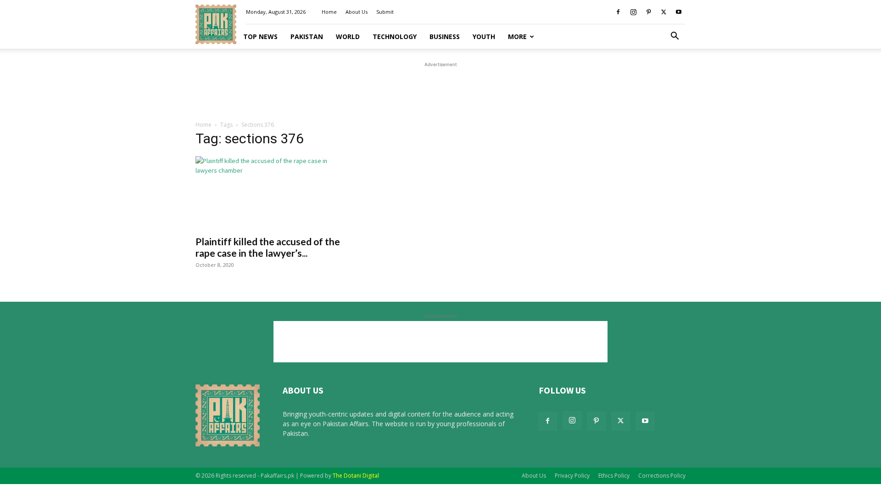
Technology (395, 36)
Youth (484, 36)
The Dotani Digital (356, 475)
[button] (675, 37)
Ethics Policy (614, 475)
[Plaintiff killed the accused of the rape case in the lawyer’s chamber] (269, 193)
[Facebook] (618, 12)
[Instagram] (633, 12)
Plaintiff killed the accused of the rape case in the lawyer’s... (267, 247)
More (517, 36)
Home (329, 11)
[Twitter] (663, 12)
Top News (260, 36)
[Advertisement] (440, 90)
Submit (385, 11)
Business (444, 36)
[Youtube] (679, 12)
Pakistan (306, 36)
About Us (357, 11)
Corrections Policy (662, 475)
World (348, 36)
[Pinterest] (648, 12)
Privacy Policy (572, 475)
